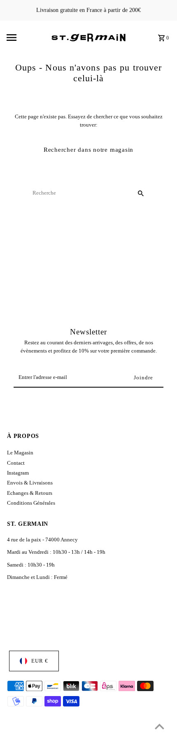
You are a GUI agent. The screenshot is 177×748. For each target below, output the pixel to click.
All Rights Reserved (86, 740)
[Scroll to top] (159, 726)
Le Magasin (20, 453)
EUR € (39, 661)
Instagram (18, 473)
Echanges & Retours (29, 493)
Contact (16, 463)
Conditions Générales (31, 503)
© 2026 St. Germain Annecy (35, 740)
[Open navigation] (26, 37)
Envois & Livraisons (30, 483)
